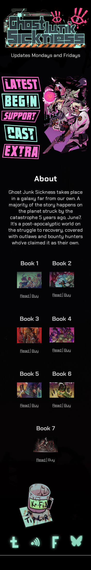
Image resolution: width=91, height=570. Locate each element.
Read (25, 295)
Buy (35, 295)
